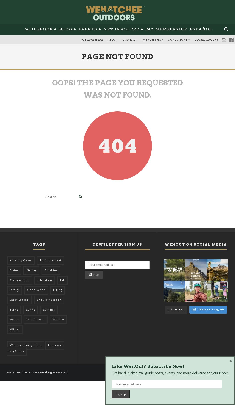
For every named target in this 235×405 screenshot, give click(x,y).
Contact (130, 39)
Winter (15, 329)
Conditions (177, 39)
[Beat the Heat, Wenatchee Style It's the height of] (174, 270)
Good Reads (36, 290)
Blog (66, 29)
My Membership (166, 29)
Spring (30, 309)
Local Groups (206, 39)
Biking (14, 270)
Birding (31, 270)
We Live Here (92, 39)
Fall (62, 280)
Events (88, 29)
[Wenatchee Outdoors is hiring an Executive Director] (196, 270)
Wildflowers (36, 319)
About (113, 39)
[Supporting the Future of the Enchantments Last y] (217, 270)
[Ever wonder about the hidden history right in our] (174, 291)
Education (44, 280)
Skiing (14, 309)
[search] (81, 197)
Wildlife (58, 319)
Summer (49, 309)
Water (14, 319)
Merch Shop (153, 39)
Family (14, 290)
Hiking (57, 290)
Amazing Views (21, 260)
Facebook (231, 39)
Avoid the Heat (50, 260)
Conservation (19, 280)
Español (201, 29)
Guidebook (39, 29)
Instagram (224, 39)
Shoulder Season (49, 299)
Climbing (51, 270)
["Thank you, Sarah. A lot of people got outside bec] (196, 291)
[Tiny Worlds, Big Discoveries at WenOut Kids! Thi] (217, 291)
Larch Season (19, 299)
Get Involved (122, 29)
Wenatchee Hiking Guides (25, 345)
